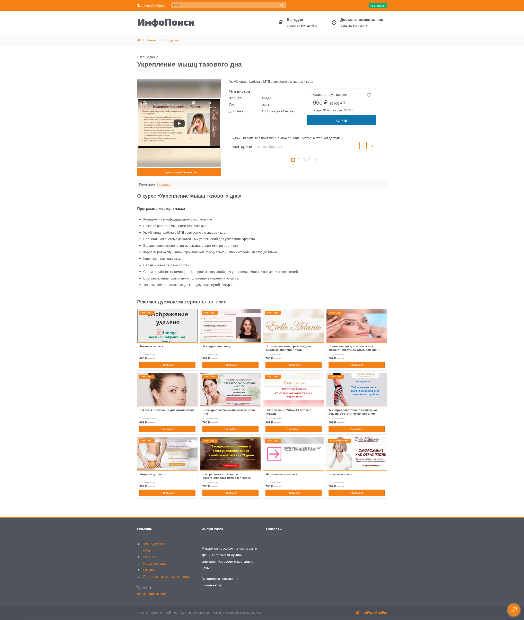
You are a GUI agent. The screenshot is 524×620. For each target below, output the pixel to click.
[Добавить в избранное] (369, 95)
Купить (341, 120)
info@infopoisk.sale (151, 593)
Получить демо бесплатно (179, 172)
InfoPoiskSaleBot (374, 612)
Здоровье (164, 184)
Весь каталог (377, 5)
